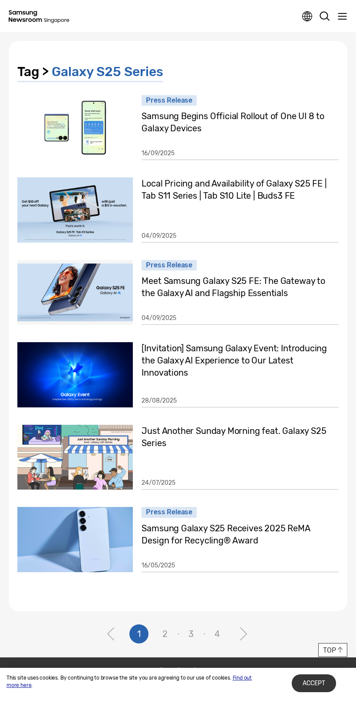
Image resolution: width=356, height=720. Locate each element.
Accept (314, 683)
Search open (324, 16)
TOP (329, 650)
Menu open (342, 16)
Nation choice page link (307, 16)
